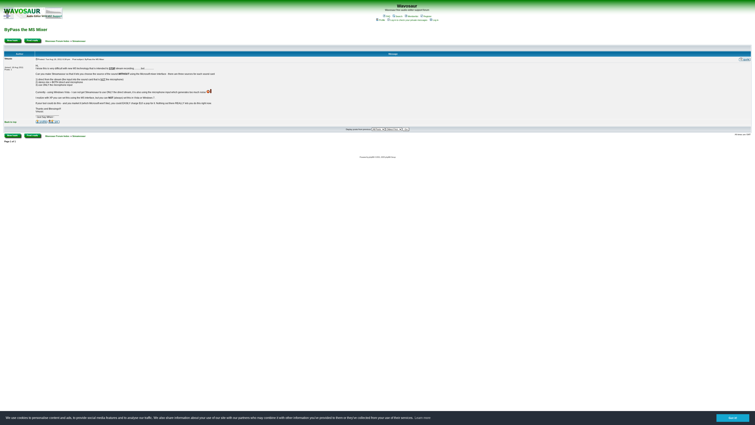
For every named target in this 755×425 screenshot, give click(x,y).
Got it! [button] (733, 417)
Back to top (11, 122)
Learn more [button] (423, 417)
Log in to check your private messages (408, 20)
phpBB (371, 157)
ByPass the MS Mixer (25, 29)
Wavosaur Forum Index (57, 41)
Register (428, 16)
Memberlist (413, 16)
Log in (435, 20)
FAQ (388, 16)
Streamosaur (79, 41)
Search (399, 16)
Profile (382, 20)
